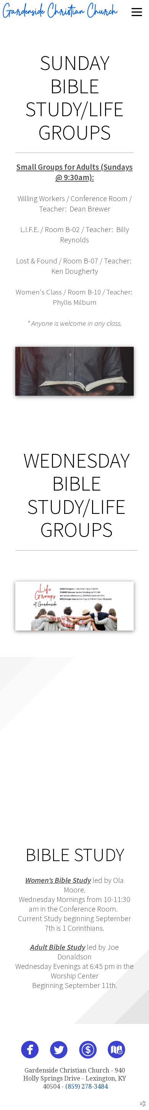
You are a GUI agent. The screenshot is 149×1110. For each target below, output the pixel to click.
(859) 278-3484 (86, 1086)
